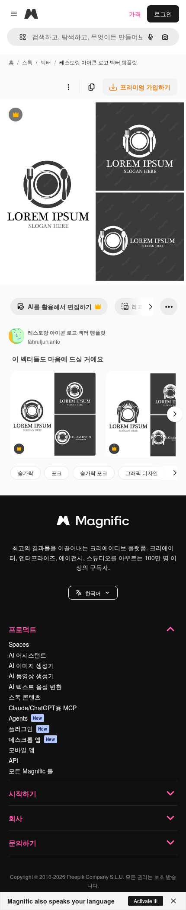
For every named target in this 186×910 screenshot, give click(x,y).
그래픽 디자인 (141, 472)
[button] (93, 593)
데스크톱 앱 (32, 739)
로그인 (163, 14)
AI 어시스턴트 (27, 655)
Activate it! (145, 900)
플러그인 (28, 728)
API (13, 760)
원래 (49, 115)
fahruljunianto (44, 341)
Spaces (19, 644)
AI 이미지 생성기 (31, 665)
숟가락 (25, 472)
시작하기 (22, 793)
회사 (15, 818)
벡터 (46, 62)
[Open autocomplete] (19, 37)
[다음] (150, 306)
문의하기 (22, 843)
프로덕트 (22, 629)
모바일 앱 (22, 749)
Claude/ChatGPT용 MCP (43, 707)
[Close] (173, 901)
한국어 (93, 593)
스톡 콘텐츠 (25, 697)
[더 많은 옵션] (68, 87)
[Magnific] (93, 522)
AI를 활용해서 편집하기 (54, 308)
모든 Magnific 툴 (31, 770)
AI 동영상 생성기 (31, 675)
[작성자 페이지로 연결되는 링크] (16, 336)
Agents (25, 718)
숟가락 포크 (93, 472)
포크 (56, 472)
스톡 (27, 62)
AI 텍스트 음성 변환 (35, 686)
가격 (135, 14)
